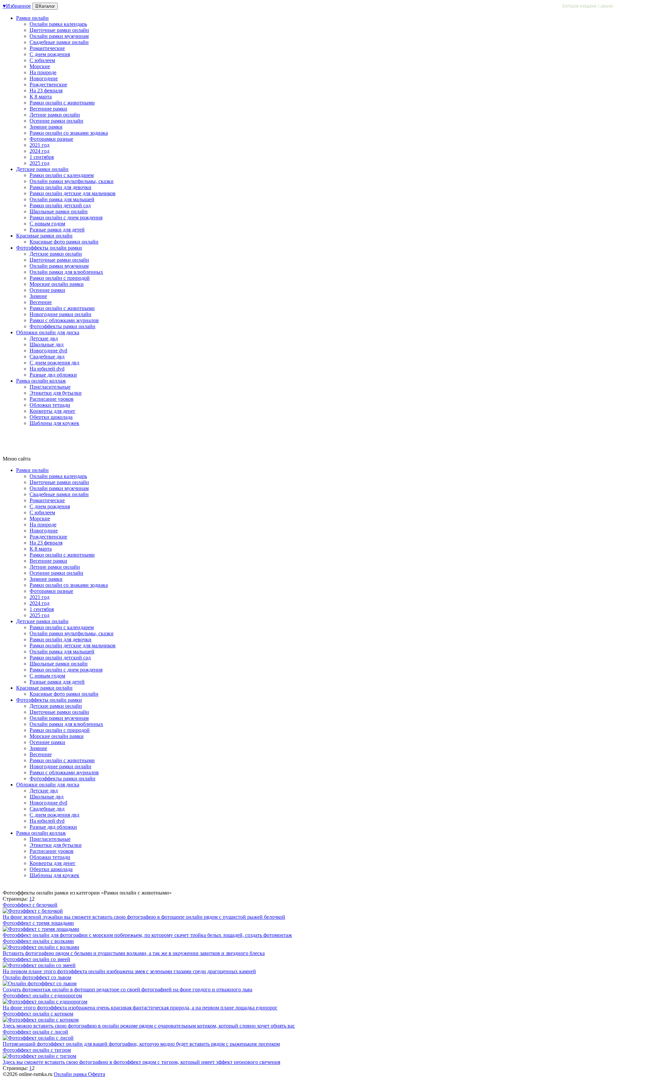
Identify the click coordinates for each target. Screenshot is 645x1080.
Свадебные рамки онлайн (59, 42)
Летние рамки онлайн (55, 115)
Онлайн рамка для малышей (62, 199)
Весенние (41, 302)
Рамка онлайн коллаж (41, 381)
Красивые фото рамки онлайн (64, 242)
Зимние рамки (46, 127)
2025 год (39, 163)
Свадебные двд (47, 356)
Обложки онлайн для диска (47, 332)
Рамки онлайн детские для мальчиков (73, 193)
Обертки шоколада (51, 417)
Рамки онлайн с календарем (62, 175)
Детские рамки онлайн (42, 169)
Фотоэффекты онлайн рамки (49, 248)
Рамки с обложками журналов (64, 320)
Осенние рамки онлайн (56, 121)
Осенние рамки (47, 290)
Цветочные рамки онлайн (59, 30)
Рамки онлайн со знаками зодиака (69, 133)
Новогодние (44, 78)
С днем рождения (50, 54)
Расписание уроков (52, 399)
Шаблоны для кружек (54, 423)
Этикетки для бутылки (56, 393)
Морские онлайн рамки (57, 284)
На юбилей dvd (47, 369)
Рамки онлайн (32, 18)
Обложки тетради (50, 405)
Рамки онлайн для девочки (60, 187)
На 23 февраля (46, 90)
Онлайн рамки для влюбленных (66, 272)
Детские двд (44, 338)
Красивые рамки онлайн (44, 236)
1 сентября (42, 157)
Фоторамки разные (51, 139)
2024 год (39, 151)
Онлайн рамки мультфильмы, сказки (72, 181)
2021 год (39, 145)
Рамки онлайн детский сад (60, 205)
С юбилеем (42, 60)
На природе (43, 72)
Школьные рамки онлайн (59, 211)
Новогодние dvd (48, 350)
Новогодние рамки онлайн (60, 314)
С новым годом (47, 223)
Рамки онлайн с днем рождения (66, 217)
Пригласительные (50, 387)
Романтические (47, 48)
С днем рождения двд (54, 362)
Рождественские (48, 84)
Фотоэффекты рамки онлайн (62, 326)
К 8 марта (41, 96)
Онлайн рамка (70, 1074)
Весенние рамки (48, 109)
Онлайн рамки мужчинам (59, 36)
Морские (40, 66)
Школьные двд (46, 344)
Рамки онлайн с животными (62, 102)
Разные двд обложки (53, 375)
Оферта (96, 1074)
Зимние (38, 296)
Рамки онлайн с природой (60, 278)
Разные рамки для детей (57, 229)
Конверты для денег (53, 411)
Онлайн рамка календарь (58, 24)
